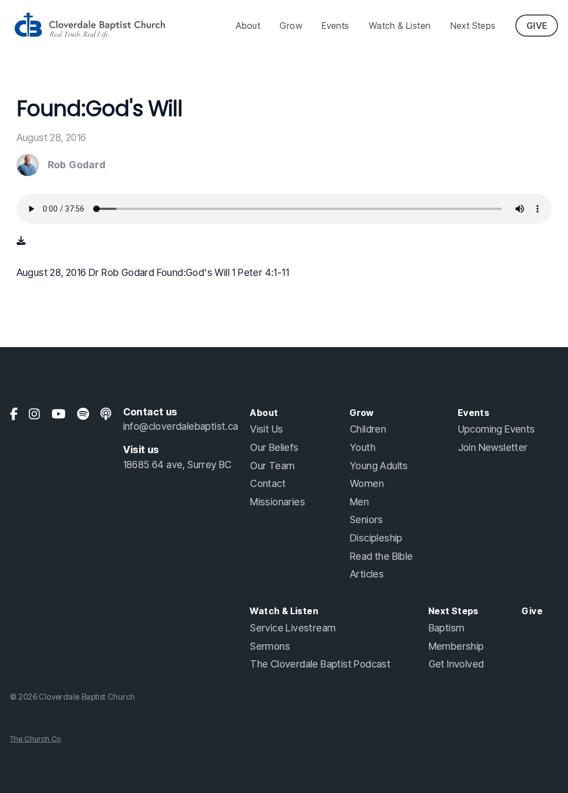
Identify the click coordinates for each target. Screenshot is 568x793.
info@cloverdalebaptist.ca (181, 426)
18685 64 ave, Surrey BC (177, 464)
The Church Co (35, 739)
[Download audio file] (21, 240)
